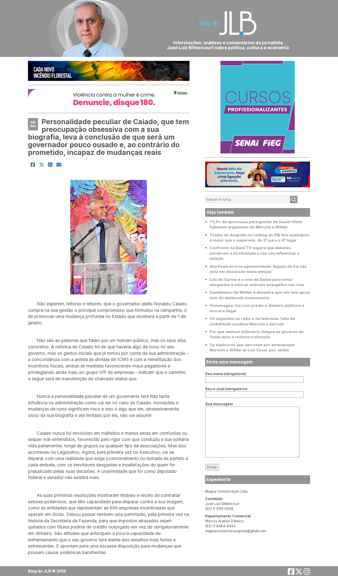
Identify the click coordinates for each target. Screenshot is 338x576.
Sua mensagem (219, 404)
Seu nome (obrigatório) (225, 374)
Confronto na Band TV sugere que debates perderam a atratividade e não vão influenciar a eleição (254, 253)
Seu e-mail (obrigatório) (226, 389)
